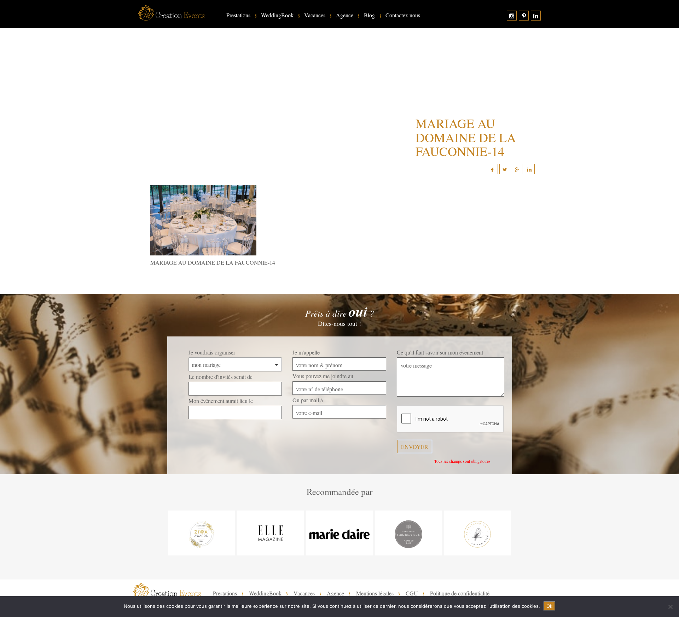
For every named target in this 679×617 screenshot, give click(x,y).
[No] (670, 606)
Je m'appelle (306, 352)
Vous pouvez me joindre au (322, 376)
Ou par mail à (307, 400)
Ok (549, 606)
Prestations (238, 15)
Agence (344, 15)
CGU (412, 593)
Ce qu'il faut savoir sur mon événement (440, 352)
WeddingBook (277, 15)
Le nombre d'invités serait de (220, 376)
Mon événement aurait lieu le (220, 400)
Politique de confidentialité (459, 593)
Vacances (314, 15)
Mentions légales (375, 593)
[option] (201, 533)
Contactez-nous (402, 15)
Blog (369, 15)
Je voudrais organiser (211, 352)
